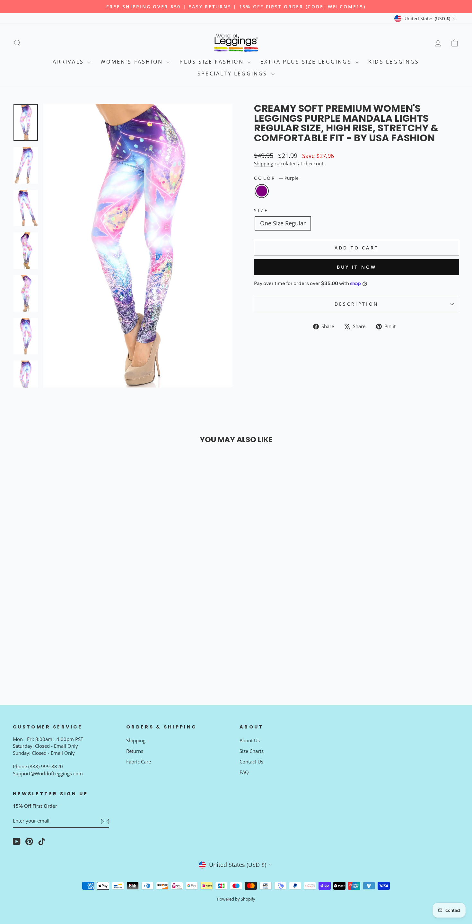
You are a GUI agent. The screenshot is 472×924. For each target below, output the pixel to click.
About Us (250, 740)
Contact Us (251, 761)
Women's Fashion (133, 61)
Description (357, 304)
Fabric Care (138, 761)
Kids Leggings (393, 61)
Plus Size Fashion (212, 61)
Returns (134, 751)
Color (276, 178)
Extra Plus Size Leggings (307, 61)
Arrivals (69, 61)
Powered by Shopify (236, 899)
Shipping (263, 163)
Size (261, 210)
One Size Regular (283, 223)
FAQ (244, 772)
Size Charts (252, 751)
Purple (261, 191)
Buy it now (357, 267)
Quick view (66, 610)
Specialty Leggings (233, 73)
